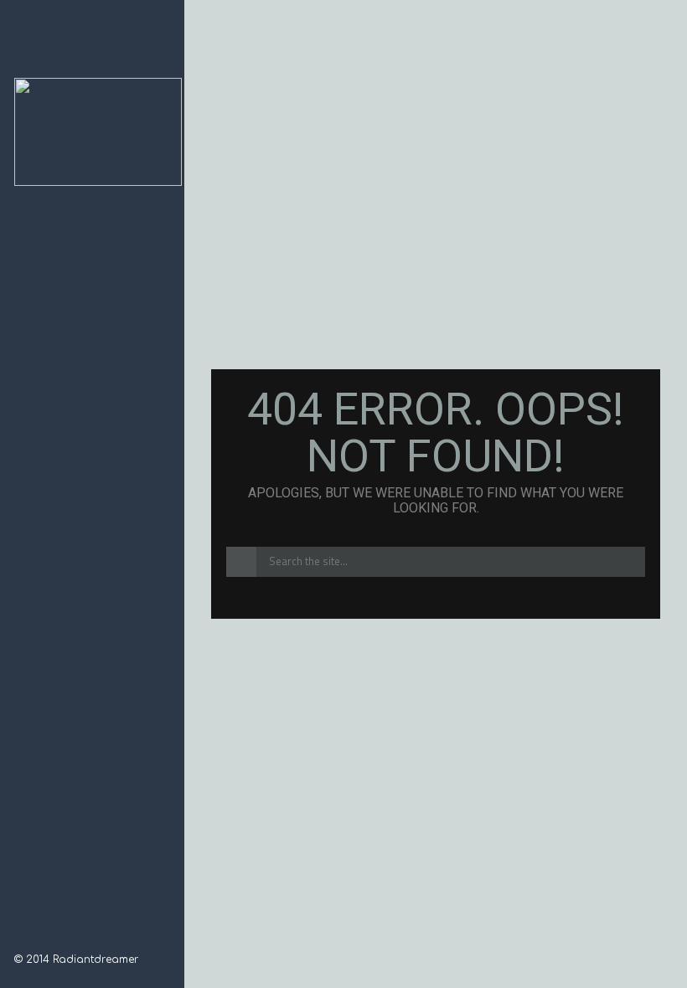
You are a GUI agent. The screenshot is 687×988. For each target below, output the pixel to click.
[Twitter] (64, 937)
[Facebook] (21, 937)
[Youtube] (86, 937)
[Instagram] (42, 937)
